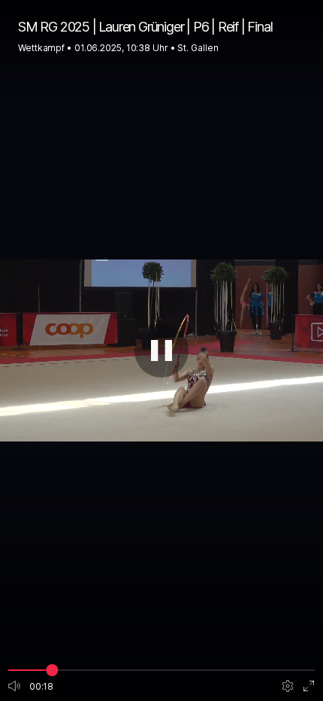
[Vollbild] (309, 686)
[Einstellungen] (288, 686)
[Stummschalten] (14, 686)
